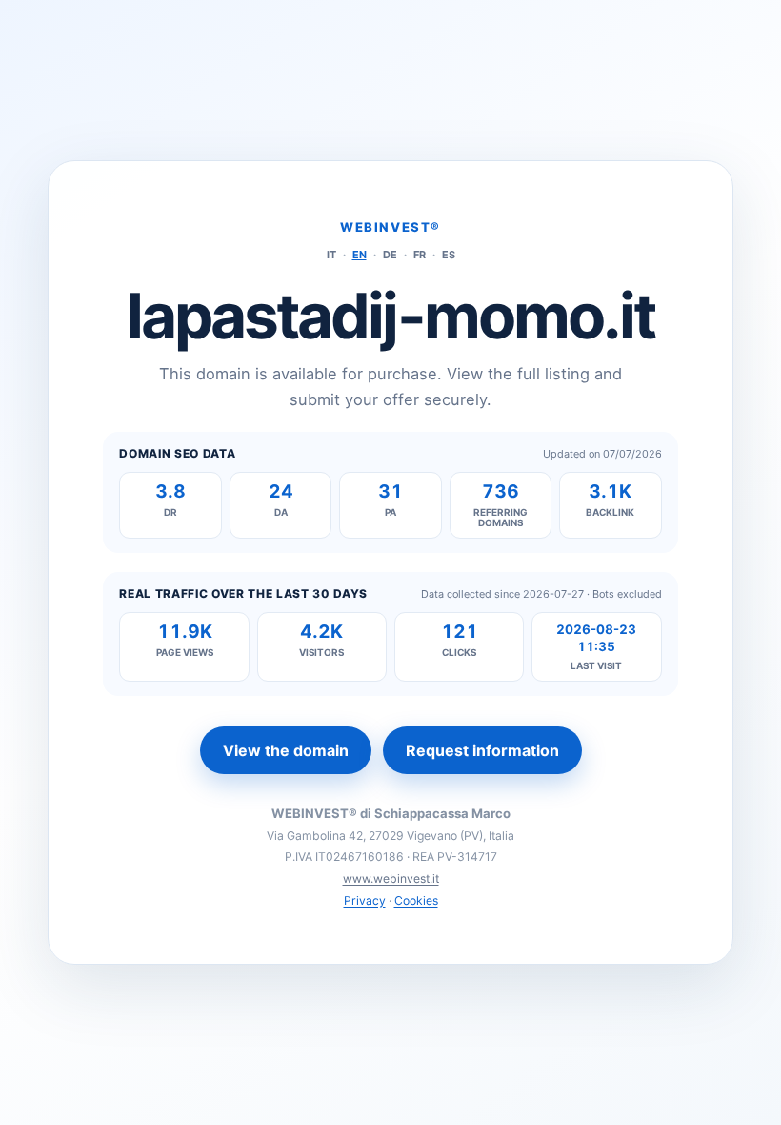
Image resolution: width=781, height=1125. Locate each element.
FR (419, 254)
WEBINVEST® (390, 227)
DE (390, 254)
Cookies (416, 900)
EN (359, 254)
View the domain (286, 750)
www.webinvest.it (391, 878)
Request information (482, 750)
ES (448, 254)
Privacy (365, 900)
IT (331, 254)
